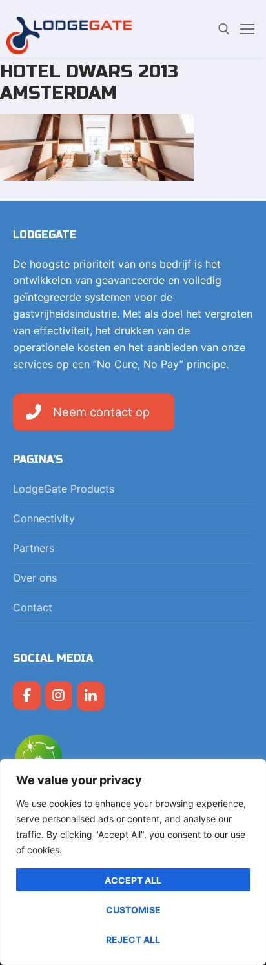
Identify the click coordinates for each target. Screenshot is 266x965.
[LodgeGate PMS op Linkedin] (91, 696)
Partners (33, 548)
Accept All (133, 880)
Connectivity (44, 518)
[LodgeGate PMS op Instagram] (59, 695)
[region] (133, 862)
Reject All (133, 939)
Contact (32, 607)
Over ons (35, 577)
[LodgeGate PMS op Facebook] (27, 695)
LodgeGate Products (63, 488)
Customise (133, 909)
